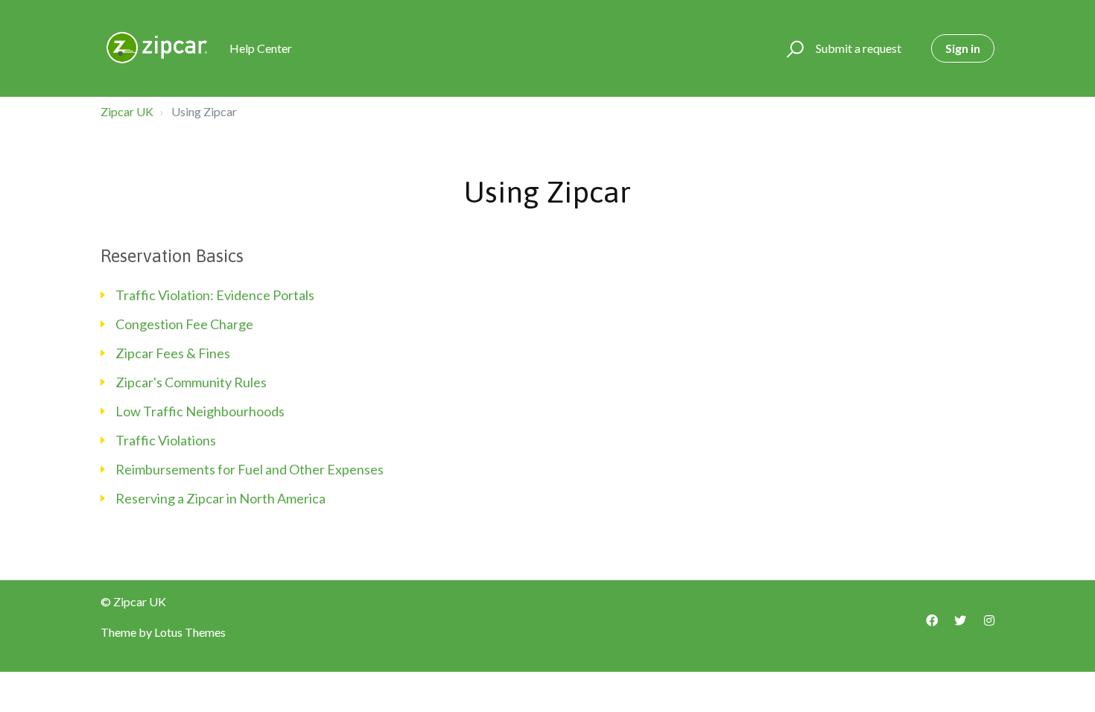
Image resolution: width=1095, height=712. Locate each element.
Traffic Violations (165, 440)
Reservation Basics (172, 256)
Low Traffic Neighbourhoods (200, 411)
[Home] (158, 48)
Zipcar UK (127, 111)
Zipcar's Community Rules (191, 382)
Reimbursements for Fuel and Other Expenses (249, 469)
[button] (793, 48)
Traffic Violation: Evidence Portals (214, 295)
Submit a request (858, 48)
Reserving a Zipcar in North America (220, 498)
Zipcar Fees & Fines (172, 353)
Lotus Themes (190, 632)
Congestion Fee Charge (184, 324)
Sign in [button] (962, 48)
